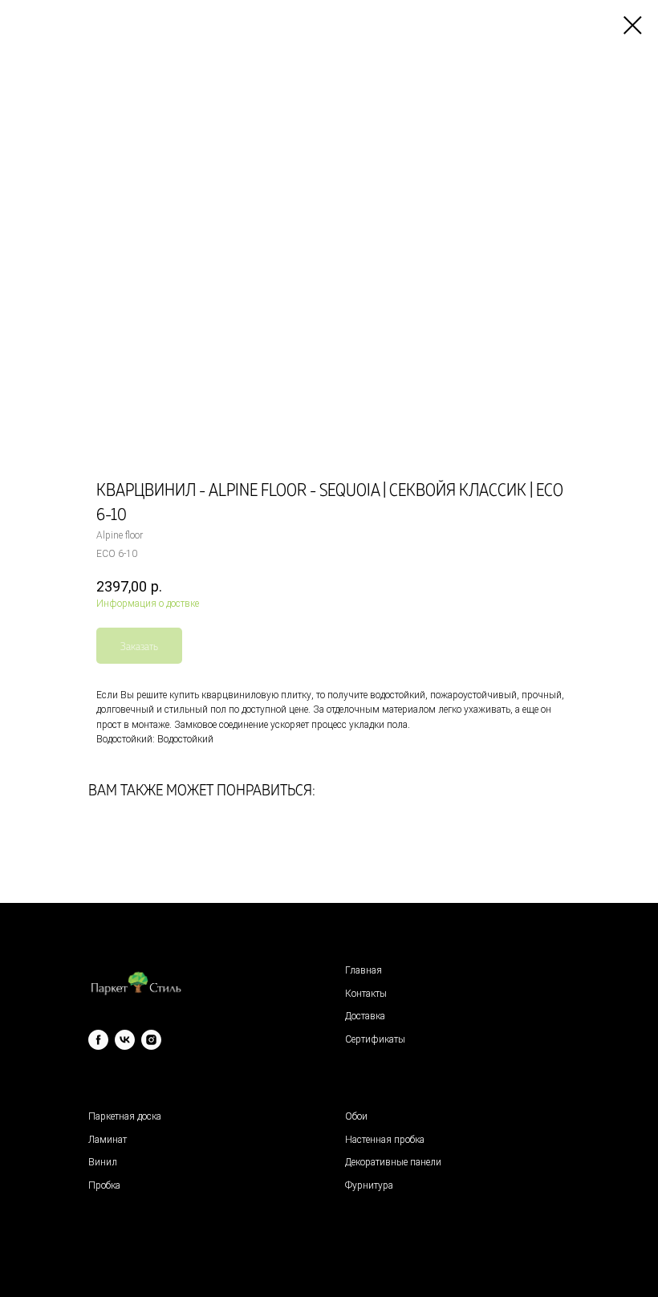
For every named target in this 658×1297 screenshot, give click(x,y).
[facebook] (98, 1040)
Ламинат (107, 1139)
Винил (102, 1162)
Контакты (366, 993)
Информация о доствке (147, 603)
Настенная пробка (384, 1139)
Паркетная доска (124, 1116)
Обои (356, 1116)
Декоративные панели (393, 1162)
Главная (363, 970)
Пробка (104, 1185)
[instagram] (151, 1040)
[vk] (125, 1040)
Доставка (365, 1016)
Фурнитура (369, 1185)
